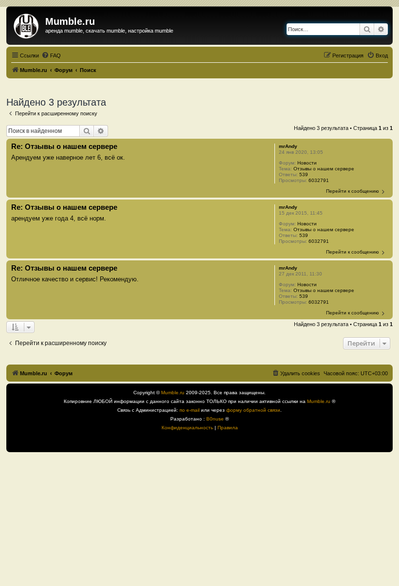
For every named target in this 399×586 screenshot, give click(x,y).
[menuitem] (51, 55)
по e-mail (190, 410)
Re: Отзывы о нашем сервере (64, 146)
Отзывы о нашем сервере (323, 168)
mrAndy (288, 146)
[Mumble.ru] (27, 24)
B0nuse (215, 418)
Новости (307, 162)
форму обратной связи (253, 410)
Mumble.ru (172, 392)
